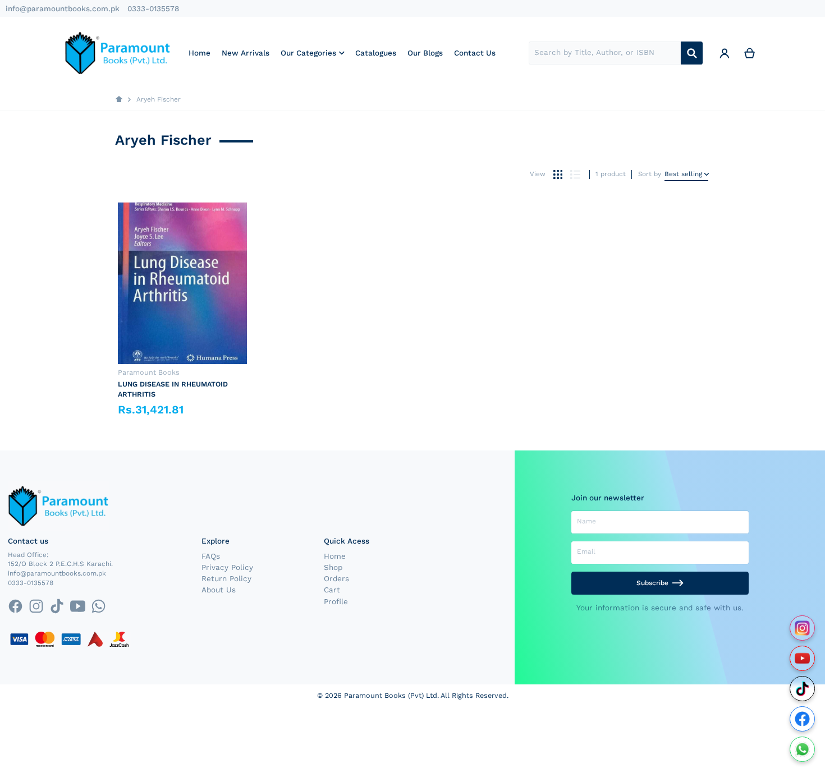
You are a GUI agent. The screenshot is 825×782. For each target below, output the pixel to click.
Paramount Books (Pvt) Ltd (390, 695)
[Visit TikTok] (802, 688)
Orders (336, 578)
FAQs (210, 555)
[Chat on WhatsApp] (802, 749)
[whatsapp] (98, 606)
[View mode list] (575, 174)
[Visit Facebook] (802, 719)
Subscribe (652, 583)
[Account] (724, 53)
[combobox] (605, 53)
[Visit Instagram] (802, 628)
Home (335, 555)
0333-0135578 (153, 8)
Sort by (649, 174)
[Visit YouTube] (802, 658)
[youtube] (77, 606)
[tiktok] (57, 606)
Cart (332, 589)
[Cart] (749, 53)
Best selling (683, 174)
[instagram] (36, 606)
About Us (218, 589)
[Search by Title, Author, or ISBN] (692, 53)
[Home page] (119, 100)
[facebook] (14, 606)
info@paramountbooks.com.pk (63, 8)
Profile (336, 601)
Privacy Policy (227, 567)
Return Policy (226, 578)
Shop (333, 567)
